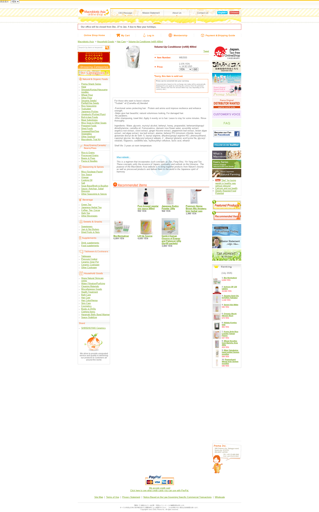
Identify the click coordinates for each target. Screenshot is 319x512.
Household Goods (105, 41)
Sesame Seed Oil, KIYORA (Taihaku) (230, 297)
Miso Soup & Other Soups (93, 123)
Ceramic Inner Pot (90, 262)
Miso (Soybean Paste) (92, 171)
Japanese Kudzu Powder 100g (170, 207)
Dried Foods (87, 128)
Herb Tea (85, 213)
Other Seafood (88, 136)
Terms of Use (112, 497)
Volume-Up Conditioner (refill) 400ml (145, 41)
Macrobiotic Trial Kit (91, 139)
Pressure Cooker (89, 259)
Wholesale (220, 497)
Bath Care (86, 295)
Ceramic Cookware (90, 264)
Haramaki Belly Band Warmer (95, 314)
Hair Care (121, 41)
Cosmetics (86, 306)
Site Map (98, 497)
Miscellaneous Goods (91, 289)
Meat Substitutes (89, 120)
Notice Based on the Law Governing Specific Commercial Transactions (177, 497)
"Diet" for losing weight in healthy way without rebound (225, 183)
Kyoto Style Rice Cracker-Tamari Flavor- (230, 334)
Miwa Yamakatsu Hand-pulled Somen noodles (230, 352)
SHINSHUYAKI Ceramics (93, 328)
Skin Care (86, 303)
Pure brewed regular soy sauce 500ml (148, 207)
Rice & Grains (88, 152)
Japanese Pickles (89, 111)
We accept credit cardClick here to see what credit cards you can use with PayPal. (159, 489)
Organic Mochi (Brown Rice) (229, 315)
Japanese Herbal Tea (91, 207)
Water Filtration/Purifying (93, 283)
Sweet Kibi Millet (231, 305)
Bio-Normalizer (121, 236)
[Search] (107, 48)
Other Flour (86, 98)
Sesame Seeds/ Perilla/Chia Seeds (90, 101)
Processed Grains (90, 155)
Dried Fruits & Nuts (90, 232)
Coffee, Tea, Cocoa (90, 210)
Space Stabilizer (89, 317)
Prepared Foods (89, 125)
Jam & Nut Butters (90, 229)
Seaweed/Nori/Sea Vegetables (90, 132)
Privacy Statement (131, 497)
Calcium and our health (226, 188)
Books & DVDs (88, 309)
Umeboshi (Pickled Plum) (93, 114)
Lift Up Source (145, 236)
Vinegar (85, 177)
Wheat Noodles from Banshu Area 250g (230, 343)
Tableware (86, 256)
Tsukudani (86, 108)
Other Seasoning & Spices (94, 194)
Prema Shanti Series (91, 84)
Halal (83, 87)
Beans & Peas (88, 158)
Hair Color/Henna (89, 300)
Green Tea (86, 204)
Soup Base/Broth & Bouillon (94, 186)
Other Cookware (89, 267)
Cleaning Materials (90, 286)
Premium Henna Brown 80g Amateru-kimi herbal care (196, 208)
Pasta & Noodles (89, 161)
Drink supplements (90, 243)
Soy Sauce (86, 174)
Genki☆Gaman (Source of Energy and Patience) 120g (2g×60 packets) (171, 240)
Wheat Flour (87, 95)
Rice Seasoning (88, 106)
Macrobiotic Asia (86, 41)
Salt (83, 183)
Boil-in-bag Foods (89, 117)
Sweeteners (87, 226)
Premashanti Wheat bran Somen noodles (230, 361)
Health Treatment (89, 292)
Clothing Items (88, 311)
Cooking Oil (86, 180)
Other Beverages (89, 216)
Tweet (206, 51)
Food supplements (90, 245)
